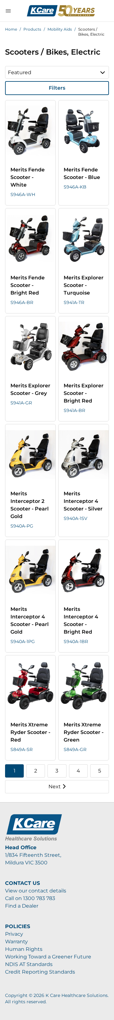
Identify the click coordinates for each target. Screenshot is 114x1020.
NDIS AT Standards (29, 964)
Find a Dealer (21, 906)
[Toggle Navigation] (8, 11)
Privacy (14, 934)
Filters (57, 88)
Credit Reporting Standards (40, 972)
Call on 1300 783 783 (30, 898)
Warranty (16, 942)
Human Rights (23, 949)
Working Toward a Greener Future (48, 957)
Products (32, 29)
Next (54, 787)
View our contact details (35, 891)
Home (11, 29)
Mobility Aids (60, 29)
